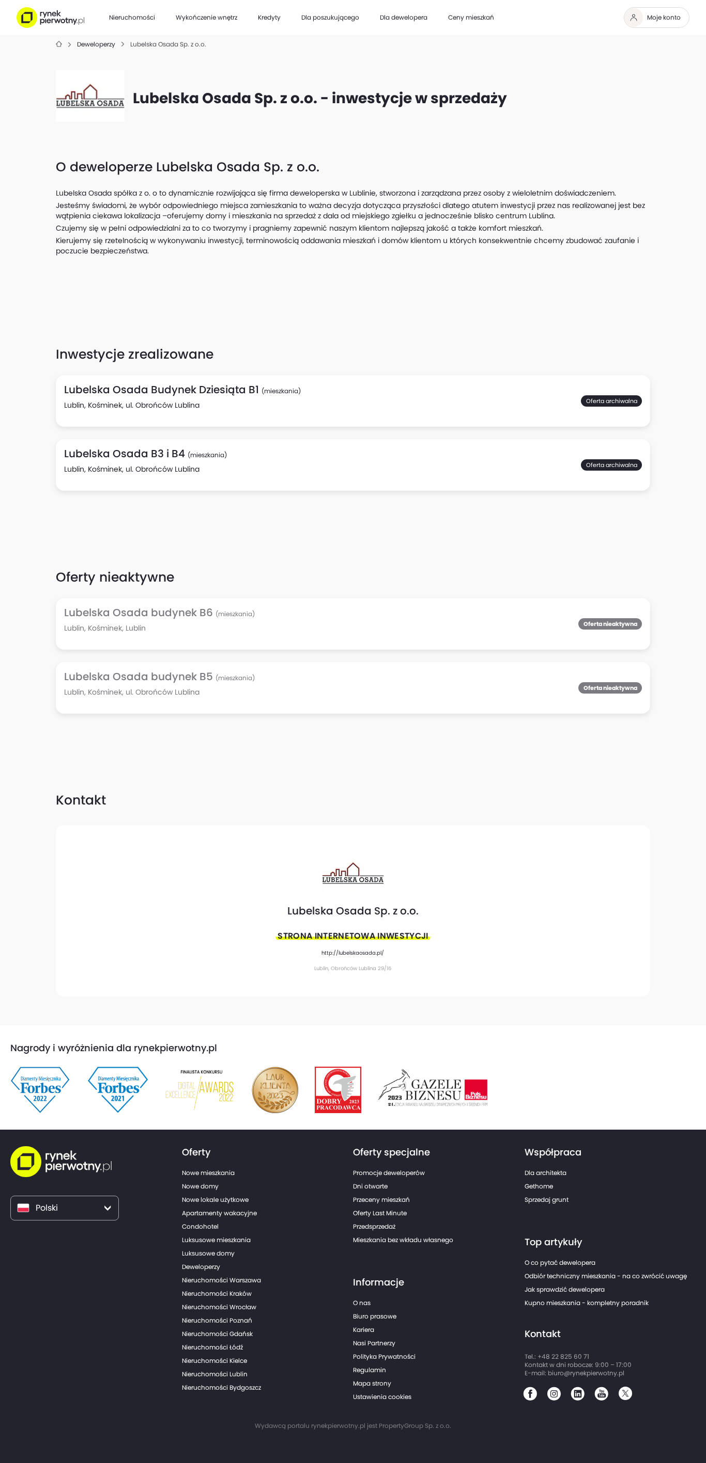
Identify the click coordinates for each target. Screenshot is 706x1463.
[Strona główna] (59, 44)
